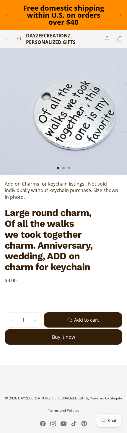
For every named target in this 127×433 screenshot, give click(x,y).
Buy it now (63, 337)
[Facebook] (42, 423)
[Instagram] (53, 423)
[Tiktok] (73, 423)
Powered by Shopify (106, 398)
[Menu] (7, 39)
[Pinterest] (84, 423)
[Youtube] (63, 423)
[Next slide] (120, 15)
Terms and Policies (63, 410)
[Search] (19, 38)
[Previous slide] (6, 15)
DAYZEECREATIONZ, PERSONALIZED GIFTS (53, 398)
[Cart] (119, 38)
